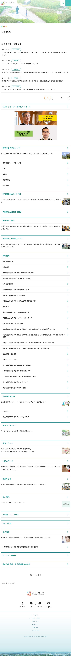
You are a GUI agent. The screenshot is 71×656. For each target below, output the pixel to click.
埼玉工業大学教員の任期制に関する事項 (17, 365)
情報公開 (6, 255)
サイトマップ (35, 630)
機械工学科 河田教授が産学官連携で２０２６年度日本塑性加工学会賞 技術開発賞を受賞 (32, 81)
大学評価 (6, 185)
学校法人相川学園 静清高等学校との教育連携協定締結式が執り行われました (28, 89)
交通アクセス (8, 443)
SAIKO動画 (7, 523)
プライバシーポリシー (35, 618)
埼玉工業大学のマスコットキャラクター (16, 417)
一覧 (60, 98)
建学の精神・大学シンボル (12, 163)
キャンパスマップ (9, 425)
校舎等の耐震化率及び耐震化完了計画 (16, 290)
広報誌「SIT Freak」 (11, 514)
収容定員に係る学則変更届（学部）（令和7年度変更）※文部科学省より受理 (29, 329)
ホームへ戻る (36, 575)
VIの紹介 (6, 411)
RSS (47, 98)
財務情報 (6, 267)
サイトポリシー (35, 615)
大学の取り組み (9, 220)
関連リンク (7, 479)
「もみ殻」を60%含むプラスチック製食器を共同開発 (20, 64)
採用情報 (6, 532)
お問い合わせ (8, 461)
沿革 (4, 168)
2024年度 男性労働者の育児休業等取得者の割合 (19, 376)
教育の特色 (6, 180)
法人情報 (6, 497)
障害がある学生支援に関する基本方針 (16, 312)
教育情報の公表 (8, 261)
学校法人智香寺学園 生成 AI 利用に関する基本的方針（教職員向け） (26, 348)
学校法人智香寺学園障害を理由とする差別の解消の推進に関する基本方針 (28, 343)
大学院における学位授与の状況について (17, 371)
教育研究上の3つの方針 (12, 194)
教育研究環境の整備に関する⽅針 (14, 388)
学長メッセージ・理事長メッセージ (17, 106)
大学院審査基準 (8, 284)
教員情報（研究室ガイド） (13, 238)
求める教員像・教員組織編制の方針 (17, 564)
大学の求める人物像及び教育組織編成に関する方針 (20, 547)
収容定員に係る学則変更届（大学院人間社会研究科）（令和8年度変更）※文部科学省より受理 (34, 336)
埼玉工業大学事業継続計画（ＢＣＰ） (16, 382)
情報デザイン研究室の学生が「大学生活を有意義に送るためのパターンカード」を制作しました (35, 72)
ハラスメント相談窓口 (10, 359)
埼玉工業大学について (11, 148)
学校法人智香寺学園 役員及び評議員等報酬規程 (19, 301)
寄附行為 (6, 306)
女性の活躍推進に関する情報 (13, 323)
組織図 (5, 174)
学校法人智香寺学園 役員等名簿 (14, 295)
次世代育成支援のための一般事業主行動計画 (18, 273)
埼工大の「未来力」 (10, 555)
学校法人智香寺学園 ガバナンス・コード (17, 318)
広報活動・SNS (9, 396)
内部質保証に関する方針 (12, 212)
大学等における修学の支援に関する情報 (17, 278)
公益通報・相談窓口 (10, 354)
